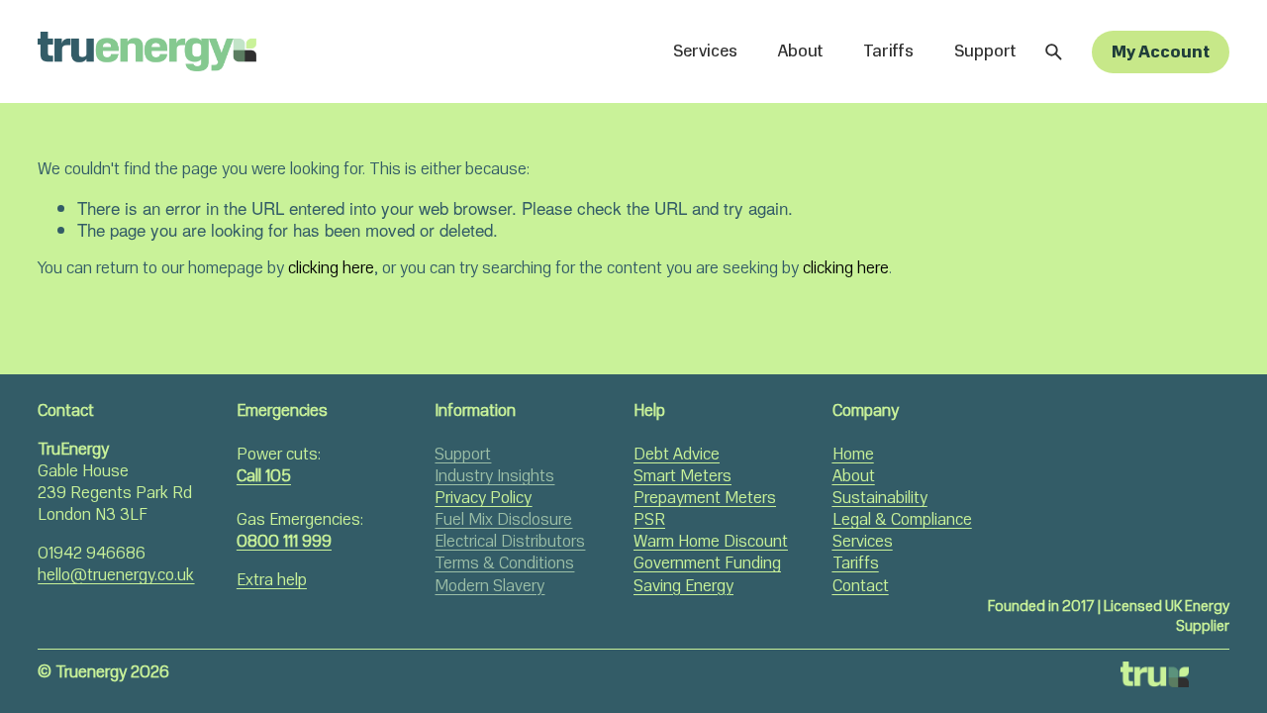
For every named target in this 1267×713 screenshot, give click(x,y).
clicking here (331, 267)
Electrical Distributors (510, 542)
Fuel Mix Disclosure (503, 520)
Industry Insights (494, 476)
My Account (1161, 52)
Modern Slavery (489, 586)
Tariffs (888, 51)
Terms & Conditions (504, 563)
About (800, 51)
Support (985, 51)
